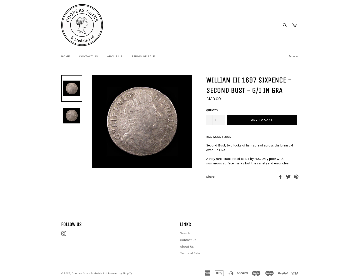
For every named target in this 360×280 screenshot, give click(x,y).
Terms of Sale (143, 56)
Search (185, 233)
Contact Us (88, 56)
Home (65, 56)
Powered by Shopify (120, 273)
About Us (114, 56)
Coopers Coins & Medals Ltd (89, 273)
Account (294, 56)
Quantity (212, 110)
